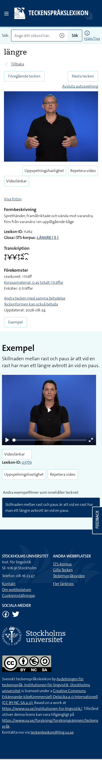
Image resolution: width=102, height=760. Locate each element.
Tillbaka (17, 64)
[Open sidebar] (6, 13)
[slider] (49, 440)
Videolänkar (16, 181)
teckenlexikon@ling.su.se (52, 732)
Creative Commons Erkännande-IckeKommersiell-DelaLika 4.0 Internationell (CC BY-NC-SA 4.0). (50, 696)
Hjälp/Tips (92, 38)
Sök (75, 35)
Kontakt (9, 583)
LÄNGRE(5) (48, 238)
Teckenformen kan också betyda (31, 304)
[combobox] (39, 35)
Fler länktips (63, 583)
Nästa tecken (83, 76)
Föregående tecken (24, 76)
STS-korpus (62, 564)
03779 (27, 462)
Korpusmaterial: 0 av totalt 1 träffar (33, 282)
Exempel (15, 322)
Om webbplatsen (16, 589)
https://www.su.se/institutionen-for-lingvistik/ (42, 708)
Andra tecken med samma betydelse (34, 298)
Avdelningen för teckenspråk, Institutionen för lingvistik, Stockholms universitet (46, 684)
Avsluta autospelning (80, 86)
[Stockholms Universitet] (51, 635)
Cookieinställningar (18, 595)
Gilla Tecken (63, 569)
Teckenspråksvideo (69, 575)
